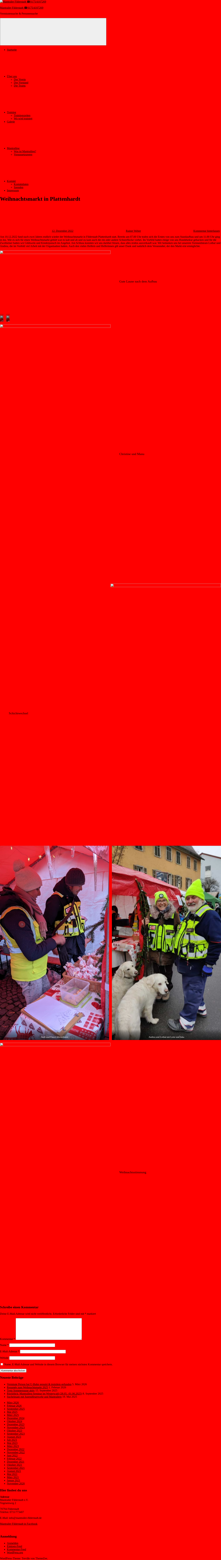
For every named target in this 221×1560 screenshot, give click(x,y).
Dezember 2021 (15, 1461)
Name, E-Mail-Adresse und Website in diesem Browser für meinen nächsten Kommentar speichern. (58, 1364)
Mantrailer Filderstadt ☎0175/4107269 (21, 7)
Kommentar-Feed (16, 1549)
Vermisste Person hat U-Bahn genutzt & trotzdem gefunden (39, 1384)
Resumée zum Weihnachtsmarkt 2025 (27, 1387)
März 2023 (13, 1446)
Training (11, 112)
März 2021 (13, 1477)
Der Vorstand (21, 82)
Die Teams (20, 85)
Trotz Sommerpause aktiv (21, 1390)
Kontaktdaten (21, 184)
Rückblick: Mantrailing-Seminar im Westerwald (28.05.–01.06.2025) (44, 1393)
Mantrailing (13, 148)
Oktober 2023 (14, 1430)
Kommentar (7, 1339)
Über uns (12, 76)
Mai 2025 (12, 1411)
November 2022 (16, 1452)
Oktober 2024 (14, 1421)
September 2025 (16, 1408)
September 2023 (16, 1433)
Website (4, 1357)
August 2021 (14, 1471)
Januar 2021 (13, 1480)
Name (4, 1345)
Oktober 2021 (14, 1464)
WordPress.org (15, 1552)
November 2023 (16, 1427)
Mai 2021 (12, 1474)
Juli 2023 (12, 1439)
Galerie (11, 121)
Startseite (12, 49)
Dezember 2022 (15, 1449)
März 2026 (13, 1402)
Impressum (13, 190)
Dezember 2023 (15, 1424)
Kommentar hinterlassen (206, 230)
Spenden (18, 187)
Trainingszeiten (22, 115)
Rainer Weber (133, 230)
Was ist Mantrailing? (25, 151)
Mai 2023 (12, 1443)
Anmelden (12, 1543)
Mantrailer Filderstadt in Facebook (18, 1523)
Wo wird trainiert (23, 118)
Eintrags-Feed (14, 1546)
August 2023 (14, 1436)
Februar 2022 (14, 1458)
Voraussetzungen (23, 154)
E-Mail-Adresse (9, 1351)
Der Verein (20, 79)
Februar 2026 (14, 1405)
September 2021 (16, 1467)
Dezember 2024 (15, 1418)
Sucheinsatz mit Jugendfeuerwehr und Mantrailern (34, 1396)
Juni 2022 (12, 1455)
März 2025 (13, 1415)
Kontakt (11, 181)
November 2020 (16, 1483)
